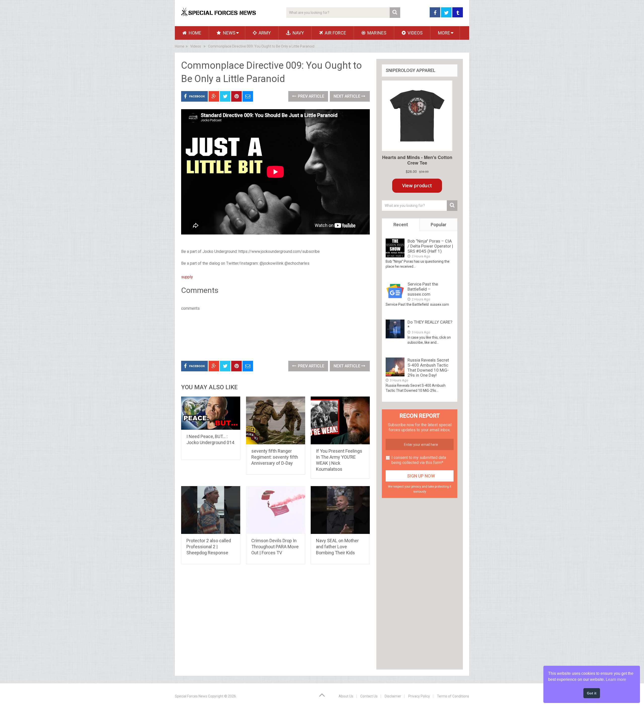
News (228, 32)
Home (194, 32)
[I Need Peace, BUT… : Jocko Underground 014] (210, 413)
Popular (439, 224)
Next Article (347, 96)
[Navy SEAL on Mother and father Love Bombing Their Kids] (340, 510)
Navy (298, 32)
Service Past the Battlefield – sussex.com (423, 289)
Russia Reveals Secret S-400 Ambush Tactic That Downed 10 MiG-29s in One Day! (428, 368)
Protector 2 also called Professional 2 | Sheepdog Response (208, 546)
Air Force (335, 32)
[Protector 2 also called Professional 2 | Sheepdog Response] (210, 510)
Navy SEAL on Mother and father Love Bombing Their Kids (337, 546)
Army (264, 32)
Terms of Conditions (453, 696)
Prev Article (310, 96)
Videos (415, 32)
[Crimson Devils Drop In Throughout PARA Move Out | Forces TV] (275, 510)
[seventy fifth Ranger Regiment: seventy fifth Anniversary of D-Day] (275, 420)
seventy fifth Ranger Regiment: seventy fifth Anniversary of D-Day (274, 457)
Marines (376, 32)
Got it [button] (591, 693)
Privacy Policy (419, 696)
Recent (400, 224)
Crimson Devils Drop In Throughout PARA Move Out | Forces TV (275, 546)
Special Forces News (191, 696)
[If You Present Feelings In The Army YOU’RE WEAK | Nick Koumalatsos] (340, 420)
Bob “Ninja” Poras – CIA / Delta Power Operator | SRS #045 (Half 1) (430, 246)
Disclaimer (393, 696)
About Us (346, 696)
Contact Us (369, 696)
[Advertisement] (272, 335)
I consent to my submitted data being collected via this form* (418, 460)
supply (187, 276)
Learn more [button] (616, 679)
